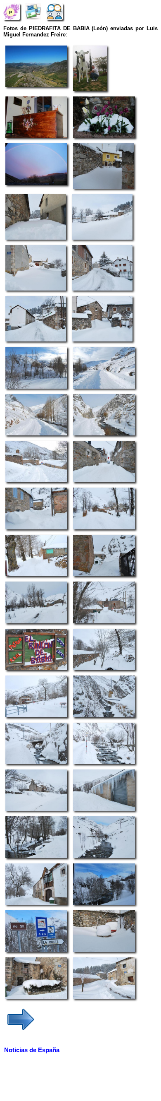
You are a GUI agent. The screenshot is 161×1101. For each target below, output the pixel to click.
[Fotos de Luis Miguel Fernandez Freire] (33, 11)
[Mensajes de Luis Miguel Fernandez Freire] (54, 11)
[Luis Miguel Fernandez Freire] (11, 11)
